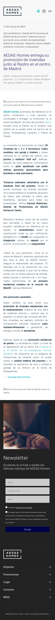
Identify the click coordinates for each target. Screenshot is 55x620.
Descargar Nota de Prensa (19, 377)
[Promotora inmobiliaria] (12, 11)
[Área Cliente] (43, 11)
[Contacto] (38, 11)
